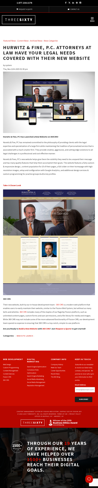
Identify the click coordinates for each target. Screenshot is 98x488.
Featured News (9, 40)
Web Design (7, 364)
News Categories (51, 40)
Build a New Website (28, 328)
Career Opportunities (58, 371)
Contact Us (74, 9)
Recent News (55, 374)
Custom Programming (11, 368)
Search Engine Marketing (35, 376)
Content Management (10, 371)
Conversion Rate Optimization (33, 371)
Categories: (8, 335)
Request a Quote (63, 328)
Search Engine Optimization (36, 367)
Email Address (80, 385)
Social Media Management (36, 382)
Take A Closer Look (12, 185)
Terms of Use (62, 414)
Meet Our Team (56, 368)
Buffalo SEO (65, 411)
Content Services (8, 374)
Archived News (36, 40)
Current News (22, 40)
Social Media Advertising (35, 379)
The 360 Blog (55, 377)
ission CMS (7, 377)
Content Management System (28, 411)
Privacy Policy (75, 414)
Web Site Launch (25, 336)
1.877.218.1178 (24, 2)
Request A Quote (25, 9)
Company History (57, 364)
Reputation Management (35, 385)
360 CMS (59, 304)
